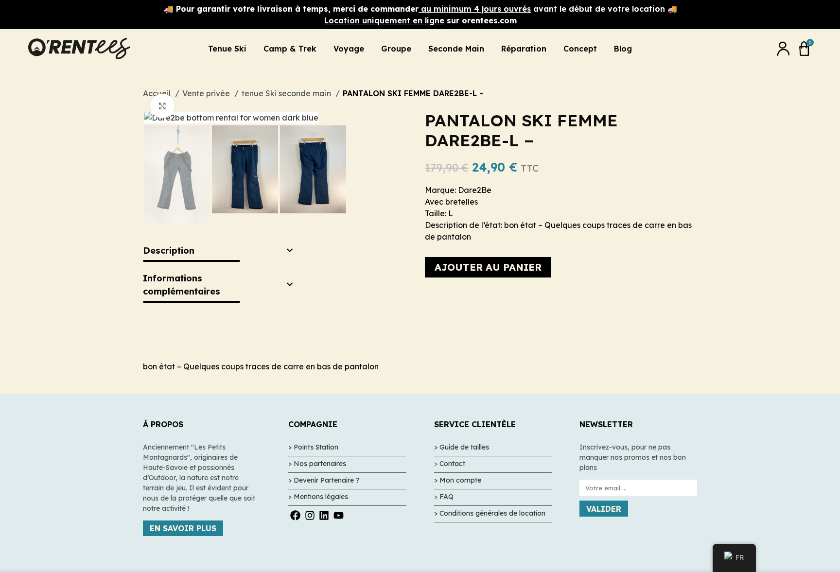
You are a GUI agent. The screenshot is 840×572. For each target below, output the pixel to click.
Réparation (523, 48)
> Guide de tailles (461, 447)
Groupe (396, 48)
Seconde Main (456, 48)
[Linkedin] (324, 515)
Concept (580, 48)
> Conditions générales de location (489, 513)
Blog (623, 48)
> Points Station (313, 447)
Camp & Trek (289, 48)
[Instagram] (310, 515)
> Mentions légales (318, 496)
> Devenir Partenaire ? (324, 480)
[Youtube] (338, 515)
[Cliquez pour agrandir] (162, 106)
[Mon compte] (783, 48)
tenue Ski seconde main (287, 93)
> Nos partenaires (317, 463)
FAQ (446, 496)
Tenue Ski (227, 48)
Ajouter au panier (488, 267)
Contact (452, 463)
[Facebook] (295, 515)
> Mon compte (457, 480)
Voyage (348, 48)
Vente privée (207, 93)
